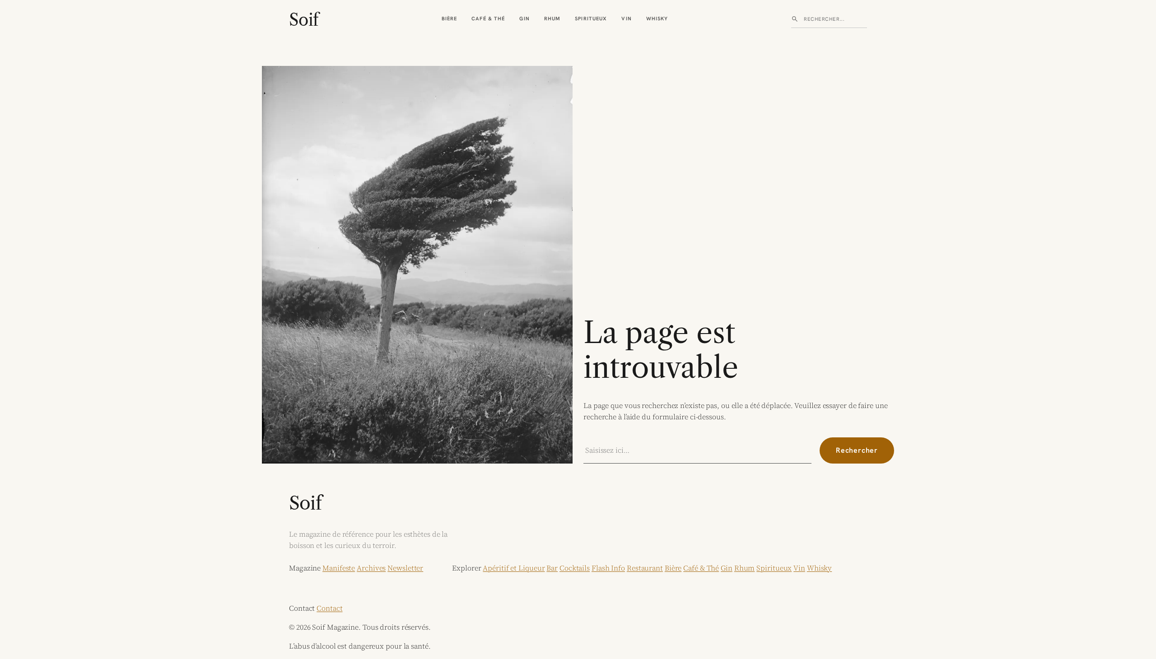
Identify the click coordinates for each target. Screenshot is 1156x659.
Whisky (657, 18)
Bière (449, 18)
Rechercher (857, 450)
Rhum (552, 18)
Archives (371, 568)
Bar (552, 568)
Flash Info (608, 568)
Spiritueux (591, 18)
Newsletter (405, 568)
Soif (303, 20)
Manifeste (338, 568)
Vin (626, 18)
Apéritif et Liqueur (514, 568)
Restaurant (645, 568)
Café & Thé (488, 18)
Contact (329, 608)
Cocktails (574, 568)
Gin (524, 18)
